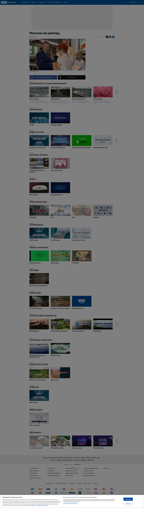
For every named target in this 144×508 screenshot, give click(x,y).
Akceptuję (128, 499)
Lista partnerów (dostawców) (70, 503)
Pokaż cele (128, 503)
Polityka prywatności (42, 505)
